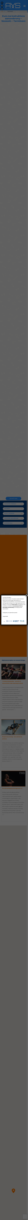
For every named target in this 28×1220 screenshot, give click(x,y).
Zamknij (27, 595)
